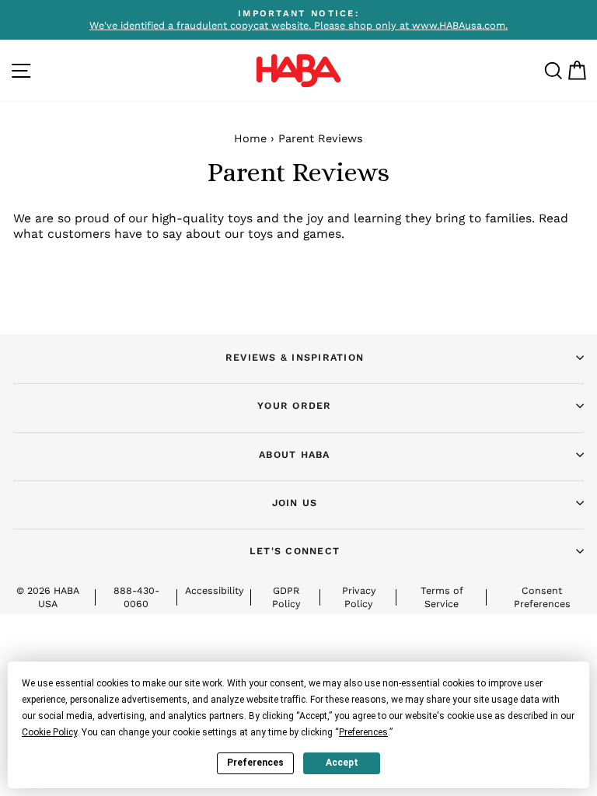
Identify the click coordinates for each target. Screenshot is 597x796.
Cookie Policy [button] (49, 732)
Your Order (294, 405)
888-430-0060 (136, 597)
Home (250, 138)
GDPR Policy (286, 597)
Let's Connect (295, 551)
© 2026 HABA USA (47, 597)
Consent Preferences (542, 597)
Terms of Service (442, 597)
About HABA (294, 454)
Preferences (255, 762)
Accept (342, 762)
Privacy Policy (358, 597)
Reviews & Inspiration (294, 357)
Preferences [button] (363, 732)
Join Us (295, 502)
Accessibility (214, 590)
